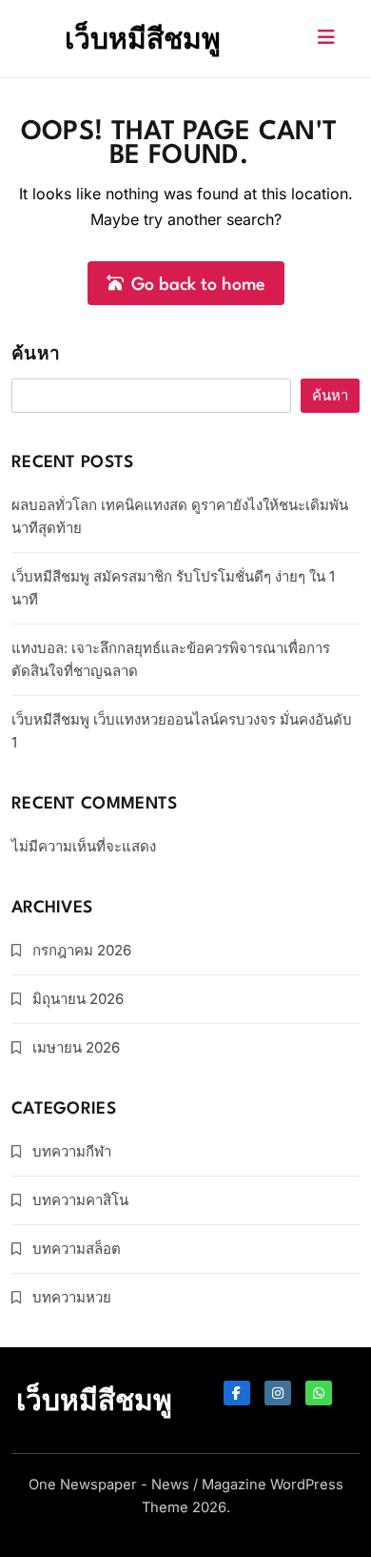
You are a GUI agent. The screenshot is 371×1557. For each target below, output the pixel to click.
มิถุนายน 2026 (78, 999)
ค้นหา (35, 355)
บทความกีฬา (71, 1151)
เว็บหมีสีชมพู (143, 38)
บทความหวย (71, 1297)
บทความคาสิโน (80, 1200)
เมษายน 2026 (76, 1047)
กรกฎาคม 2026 (81, 950)
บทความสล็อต (76, 1248)
